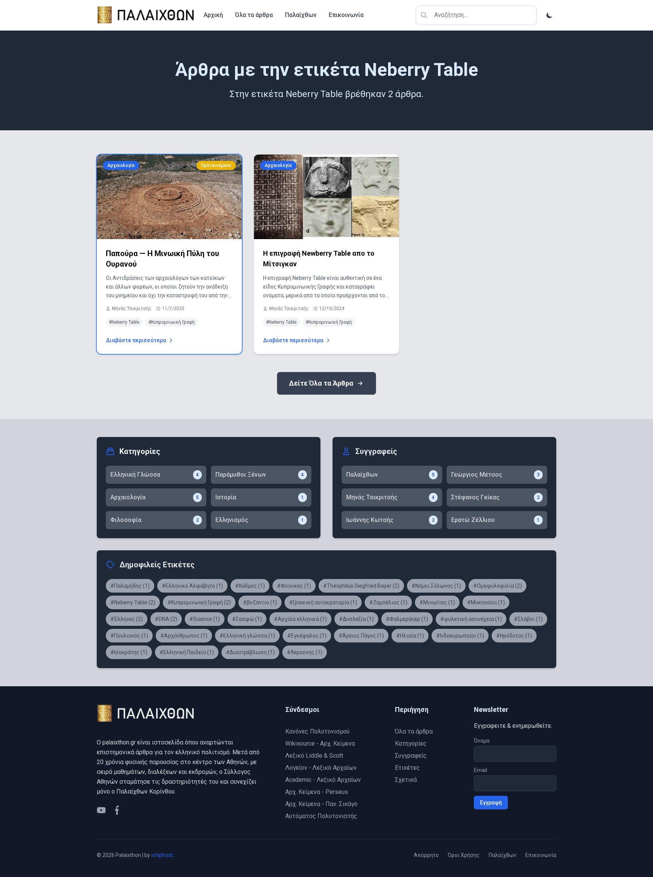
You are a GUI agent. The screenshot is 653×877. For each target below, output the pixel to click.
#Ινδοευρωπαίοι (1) (460, 636)
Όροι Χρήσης (464, 855)
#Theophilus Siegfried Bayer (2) (361, 586)
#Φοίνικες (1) (294, 586)
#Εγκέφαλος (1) (306, 636)
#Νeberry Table (124, 322)
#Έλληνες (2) (126, 619)
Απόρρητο (426, 855)
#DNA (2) (166, 619)
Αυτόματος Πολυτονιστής (321, 816)
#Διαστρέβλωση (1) (250, 652)
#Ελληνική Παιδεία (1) (186, 652)
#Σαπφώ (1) (247, 619)
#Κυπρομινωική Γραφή (172, 322)
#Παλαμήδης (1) (130, 586)
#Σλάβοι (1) (528, 619)
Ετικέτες (407, 767)
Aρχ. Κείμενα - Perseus (316, 791)
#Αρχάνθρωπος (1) (183, 636)
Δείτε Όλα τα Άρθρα (321, 383)
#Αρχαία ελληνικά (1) (300, 619)
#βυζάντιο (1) (260, 602)
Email (480, 770)
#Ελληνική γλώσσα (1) (247, 636)
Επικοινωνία (346, 15)
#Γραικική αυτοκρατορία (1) (323, 602)
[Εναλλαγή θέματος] (549, 15)
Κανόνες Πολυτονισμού (317, 731)
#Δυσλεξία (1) (356, 619)
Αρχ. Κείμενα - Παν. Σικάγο (321, 804)
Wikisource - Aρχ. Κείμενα (320, 743)
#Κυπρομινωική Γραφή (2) (199, 602)
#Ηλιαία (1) (410, 636)
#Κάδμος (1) (250, 586)
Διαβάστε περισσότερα (136, 340)
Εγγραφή (491, 803)
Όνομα (481, 741)
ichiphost (162, 855)
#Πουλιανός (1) (129, 636)
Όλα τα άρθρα (254, 15)
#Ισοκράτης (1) (128, 652)
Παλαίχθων (301, 15)
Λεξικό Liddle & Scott (314, 755)
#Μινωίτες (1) (437, 602)
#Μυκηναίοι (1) (486, 602)
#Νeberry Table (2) (132, 602)
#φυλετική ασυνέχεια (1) (471, 619)
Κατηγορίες (411, 743)
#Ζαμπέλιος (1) (388, 602)
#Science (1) (204, 619)
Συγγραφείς (411, 755)
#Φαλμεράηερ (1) (407, 619)
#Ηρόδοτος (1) (514, 636)
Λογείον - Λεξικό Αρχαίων (321, 767)
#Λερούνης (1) (304, 652)
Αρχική (213, 15)
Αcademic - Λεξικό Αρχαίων (323, 779)
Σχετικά (406, 779)
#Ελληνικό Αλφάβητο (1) (192, 586)
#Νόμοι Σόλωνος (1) (436, 586)
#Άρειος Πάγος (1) (361, 636)
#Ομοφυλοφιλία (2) (497, 586)
